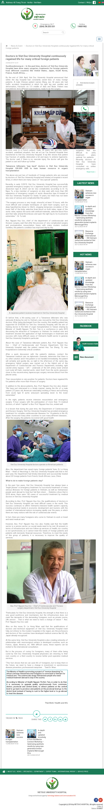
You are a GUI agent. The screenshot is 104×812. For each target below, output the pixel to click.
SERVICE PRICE (83, 771)
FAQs (88, 3)
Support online (85, 115)
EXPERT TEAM (51, 771)
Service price (84, 92)
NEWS (19, 771)
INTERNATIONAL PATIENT (67, 771)
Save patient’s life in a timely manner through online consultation (85, 125)
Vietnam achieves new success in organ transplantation (85, 195)
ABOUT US (11, 771)
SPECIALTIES (28, 771)
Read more (90, 172)
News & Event (16, 46)
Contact (81, 3)
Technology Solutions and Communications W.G (61, 796)
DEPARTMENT (39, 771)
